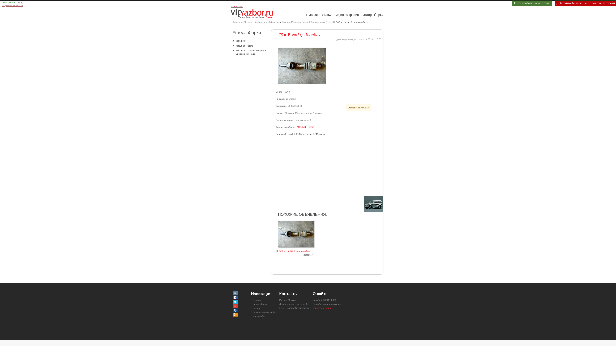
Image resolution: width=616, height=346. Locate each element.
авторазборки (373, 15)
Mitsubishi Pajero (244, 45)
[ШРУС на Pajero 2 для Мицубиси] (301, 48)
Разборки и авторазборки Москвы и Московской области (253, 13)
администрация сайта (264, 311)
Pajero (285, 22)
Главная (237, 22)
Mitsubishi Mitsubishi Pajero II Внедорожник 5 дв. (251, 52)
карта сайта (259, 315)
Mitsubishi (274, 22)
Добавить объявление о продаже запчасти (585, 3)
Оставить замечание (359, 107)
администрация (347, 15)
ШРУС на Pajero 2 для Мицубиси (293, 250)
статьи (327, 15)
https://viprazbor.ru (322, 307)
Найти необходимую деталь (532, 3)
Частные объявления (255, 22)
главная (312, 15)
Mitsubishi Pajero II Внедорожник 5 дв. (311, 22)
